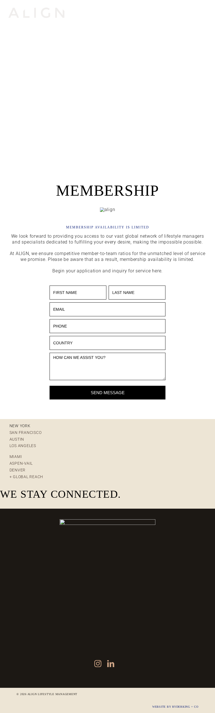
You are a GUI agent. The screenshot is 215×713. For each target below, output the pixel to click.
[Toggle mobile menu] (203, 10)
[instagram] (98, 663)
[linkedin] (110, 663)
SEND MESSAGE (108, 392)
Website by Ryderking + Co (175, 706)
